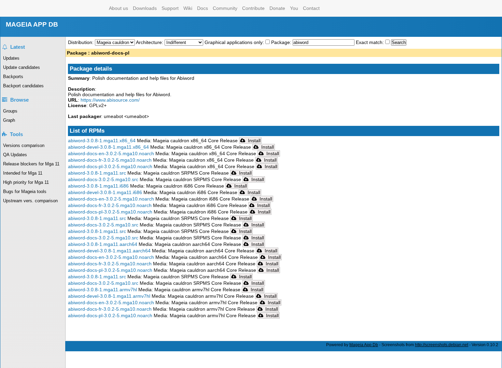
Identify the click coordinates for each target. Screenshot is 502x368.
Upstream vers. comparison (30, 200)
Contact (311, 8)
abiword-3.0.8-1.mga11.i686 (98, 186)
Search (399, 42)
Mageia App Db (363, 344)
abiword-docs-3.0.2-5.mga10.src (103, 179)
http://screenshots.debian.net (441, 344)
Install (254, 140)
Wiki (187, 8)
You (294, 8)
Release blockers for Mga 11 (31, 163)
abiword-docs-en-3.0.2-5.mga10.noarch (111, 153)
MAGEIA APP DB (32, 24)
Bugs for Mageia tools (24, 191)
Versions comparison (23, 145)
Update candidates (21, 67)
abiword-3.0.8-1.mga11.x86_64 (102, 140)
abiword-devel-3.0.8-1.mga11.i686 (105, 192)
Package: (282, 42)
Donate (277, 8)
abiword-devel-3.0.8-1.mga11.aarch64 (109, 250)
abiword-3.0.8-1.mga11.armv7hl (102, 289)
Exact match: (370, 42)
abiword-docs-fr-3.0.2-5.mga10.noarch (110, 160)
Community (225, 8)
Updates (11, 58)
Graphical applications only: (234, 42)
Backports (13, 76)
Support (170, 8)
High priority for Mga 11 (26, 182)
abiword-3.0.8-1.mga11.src (97, 173)
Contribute (253, 8)
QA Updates (15, 154)
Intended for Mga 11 (22, 173)
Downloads (145, 8)
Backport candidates (23, 85)
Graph (9, 120)
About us (118, 8)
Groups (10, 111)
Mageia (79, 8)
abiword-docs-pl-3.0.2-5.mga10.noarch (110, 166)
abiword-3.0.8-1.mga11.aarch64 (102, 244)
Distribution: (81, 42)
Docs (202, 8)
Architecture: (150, 42)
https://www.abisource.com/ (110, 100)
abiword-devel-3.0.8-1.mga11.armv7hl (109, 296)
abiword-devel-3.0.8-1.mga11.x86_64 (108, 147)
